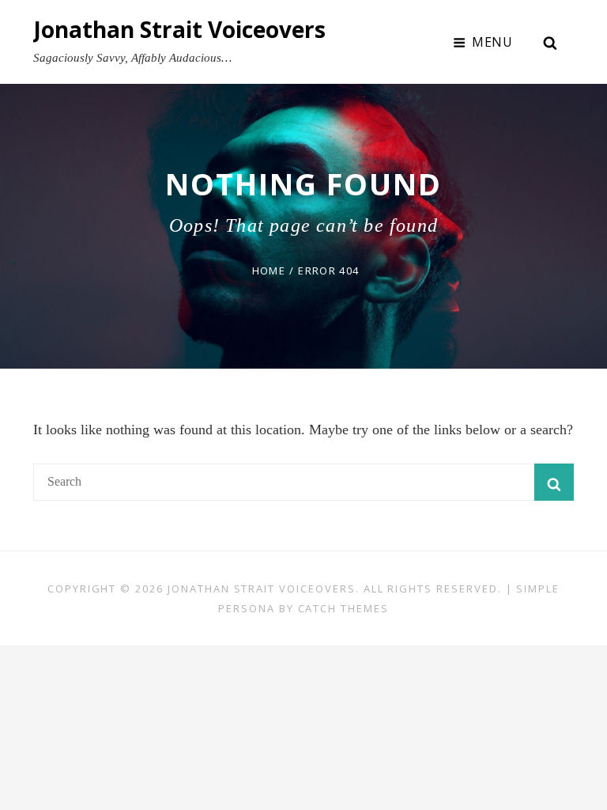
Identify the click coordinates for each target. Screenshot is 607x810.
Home (268, 270)
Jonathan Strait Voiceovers (179, 29)
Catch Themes (343, 608)
